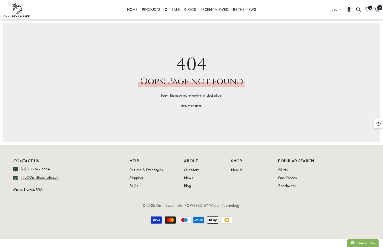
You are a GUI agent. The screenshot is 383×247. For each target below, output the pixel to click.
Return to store (191, 106)
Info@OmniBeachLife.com (40, 177)
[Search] (359, 9)
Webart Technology (224, 205)
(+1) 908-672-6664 (35, 169)
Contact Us (364, 243)
